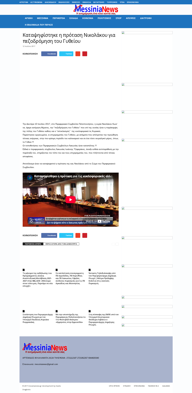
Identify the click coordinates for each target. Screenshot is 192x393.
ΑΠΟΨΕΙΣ (131, 18)
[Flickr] (152, 2)
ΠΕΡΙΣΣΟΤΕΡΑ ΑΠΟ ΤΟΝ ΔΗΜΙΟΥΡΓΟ (61, 244)
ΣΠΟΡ (119, 18)
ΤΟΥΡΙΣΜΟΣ (112, 2)
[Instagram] (161, 2)
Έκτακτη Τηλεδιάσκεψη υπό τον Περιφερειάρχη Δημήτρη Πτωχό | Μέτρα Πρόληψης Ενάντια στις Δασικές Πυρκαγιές (102, 278)
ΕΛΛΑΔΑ (73, 18)
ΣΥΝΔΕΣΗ (126, 386)
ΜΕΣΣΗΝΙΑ (42, 18)
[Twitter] (166, 2)
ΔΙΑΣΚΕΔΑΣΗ (50, 2)
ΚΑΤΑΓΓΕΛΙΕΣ (98, 2)
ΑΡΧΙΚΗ (29, 18)
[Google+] (156, 2)
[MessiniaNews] (96, 9)
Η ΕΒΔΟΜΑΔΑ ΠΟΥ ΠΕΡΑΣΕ (39, 24)
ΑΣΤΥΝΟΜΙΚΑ (36, 2)
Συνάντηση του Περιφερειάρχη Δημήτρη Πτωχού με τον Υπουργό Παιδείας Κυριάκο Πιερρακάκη (38, 318)
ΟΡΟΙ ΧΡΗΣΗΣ (114, 386)
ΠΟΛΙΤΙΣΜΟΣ (104, 18)
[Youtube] (170, 2)
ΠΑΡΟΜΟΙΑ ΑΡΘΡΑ (33, 244)
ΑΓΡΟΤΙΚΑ (24, 2)
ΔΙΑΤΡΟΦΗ (146, 18)
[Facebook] (147, 2)
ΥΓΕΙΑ (122, 2)
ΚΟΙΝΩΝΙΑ (87, 18)
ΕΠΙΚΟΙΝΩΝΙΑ (133, 2)
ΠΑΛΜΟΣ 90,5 (153, 386)
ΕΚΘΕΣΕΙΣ (76, 2)
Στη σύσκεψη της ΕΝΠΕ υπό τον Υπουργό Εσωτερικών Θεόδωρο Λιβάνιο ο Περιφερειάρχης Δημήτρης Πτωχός (104, 319)
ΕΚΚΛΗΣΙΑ (86, 2)
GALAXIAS (166, 386)
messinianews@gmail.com (46, 364)
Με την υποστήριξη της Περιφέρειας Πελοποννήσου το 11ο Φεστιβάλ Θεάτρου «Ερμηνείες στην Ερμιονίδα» (71, 318)
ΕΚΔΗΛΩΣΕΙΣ (64, 2)
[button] (168, 21)
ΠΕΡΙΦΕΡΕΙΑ (59, 18)
